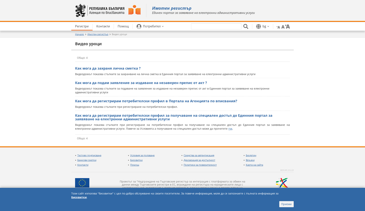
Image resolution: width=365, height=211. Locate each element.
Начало (79, 34)
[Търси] (245, 26)
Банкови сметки (86, 160)
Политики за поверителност (200, 165)
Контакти (82, 165)
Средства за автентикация (199, 155)
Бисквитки (136, 160)
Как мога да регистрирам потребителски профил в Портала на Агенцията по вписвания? (156, 101)
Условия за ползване (142, 155)
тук (230, 128)
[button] (150, 26)
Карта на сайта (254, 165)
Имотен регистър (97, 34)
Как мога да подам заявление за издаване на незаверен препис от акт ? (141, 82)
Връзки (250, 160)
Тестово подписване (89, 155)
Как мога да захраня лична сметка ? (108, 68)
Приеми (286, 204)
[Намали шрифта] (277, 26)
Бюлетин (251, 155)
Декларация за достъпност (199, 160)
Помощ (134, 165)
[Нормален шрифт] (282, 26)
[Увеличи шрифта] (287, 26)
